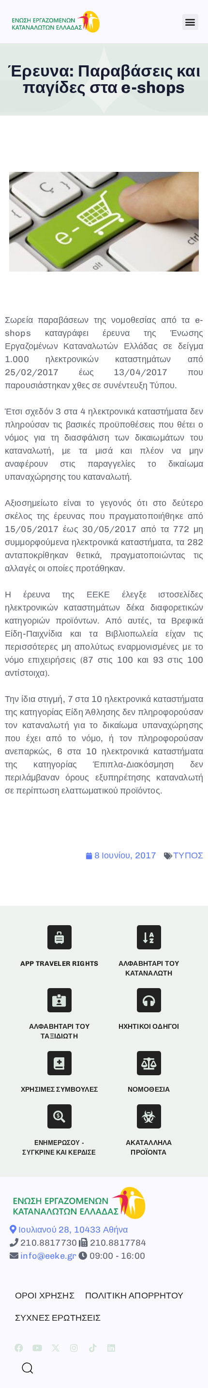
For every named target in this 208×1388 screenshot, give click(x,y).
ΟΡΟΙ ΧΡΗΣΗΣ (44, 1295)
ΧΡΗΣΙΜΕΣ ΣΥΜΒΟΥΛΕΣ (59, 1089)
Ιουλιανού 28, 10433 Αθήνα (72, 1229)
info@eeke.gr (47, 1256)
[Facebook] (19, 1347)
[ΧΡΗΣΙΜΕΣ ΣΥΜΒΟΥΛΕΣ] (59, 1063)
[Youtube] (37, 1347)
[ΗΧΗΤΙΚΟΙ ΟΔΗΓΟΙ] (149, 1000)
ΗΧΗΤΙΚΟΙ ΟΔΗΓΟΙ (149, 1026)
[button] (190, 22)
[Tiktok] (93, 1347)
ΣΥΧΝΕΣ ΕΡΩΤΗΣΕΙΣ (58, 1317)
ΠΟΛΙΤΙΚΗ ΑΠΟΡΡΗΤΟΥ (134, 1295)
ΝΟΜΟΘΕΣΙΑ (149, 1089)
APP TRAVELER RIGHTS (59, 964)
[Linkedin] (111, 1347)
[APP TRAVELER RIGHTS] (59, 937)
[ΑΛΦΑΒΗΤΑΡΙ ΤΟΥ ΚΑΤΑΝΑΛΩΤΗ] (149, 937)
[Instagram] (74, 1347)
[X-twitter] (55, 1347)
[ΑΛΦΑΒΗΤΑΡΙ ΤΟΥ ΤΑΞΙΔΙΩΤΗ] (59, 1000)
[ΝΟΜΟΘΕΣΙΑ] (149, 1063)
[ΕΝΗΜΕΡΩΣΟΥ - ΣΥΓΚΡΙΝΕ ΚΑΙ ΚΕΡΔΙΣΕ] (59, 1116)
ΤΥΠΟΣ (188, 855)
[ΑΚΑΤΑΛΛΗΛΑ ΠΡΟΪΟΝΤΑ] (149, 1116)
